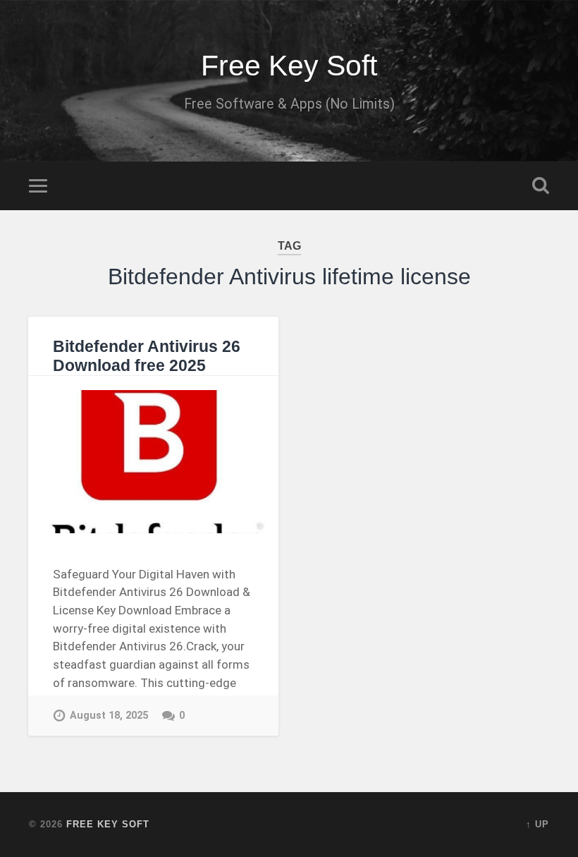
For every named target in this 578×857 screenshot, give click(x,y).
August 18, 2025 (109, 716)
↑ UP (537, 824)
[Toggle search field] (540, 185)
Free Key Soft (289, 65)
